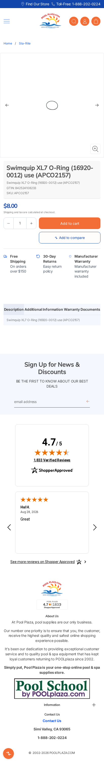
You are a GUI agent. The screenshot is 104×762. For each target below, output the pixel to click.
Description (14, 309)
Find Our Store (37, 4)
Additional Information (43, 309)
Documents (90, 309)
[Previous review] (9, 528)
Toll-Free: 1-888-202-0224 (78, 4)
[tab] (14, 309)
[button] (18, 21)
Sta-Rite (25, 43)
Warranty (72, 309)
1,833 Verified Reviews (52, 460)
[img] (52, 452)
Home (8, 43)
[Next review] (94, 528)
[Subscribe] (88, 401)
